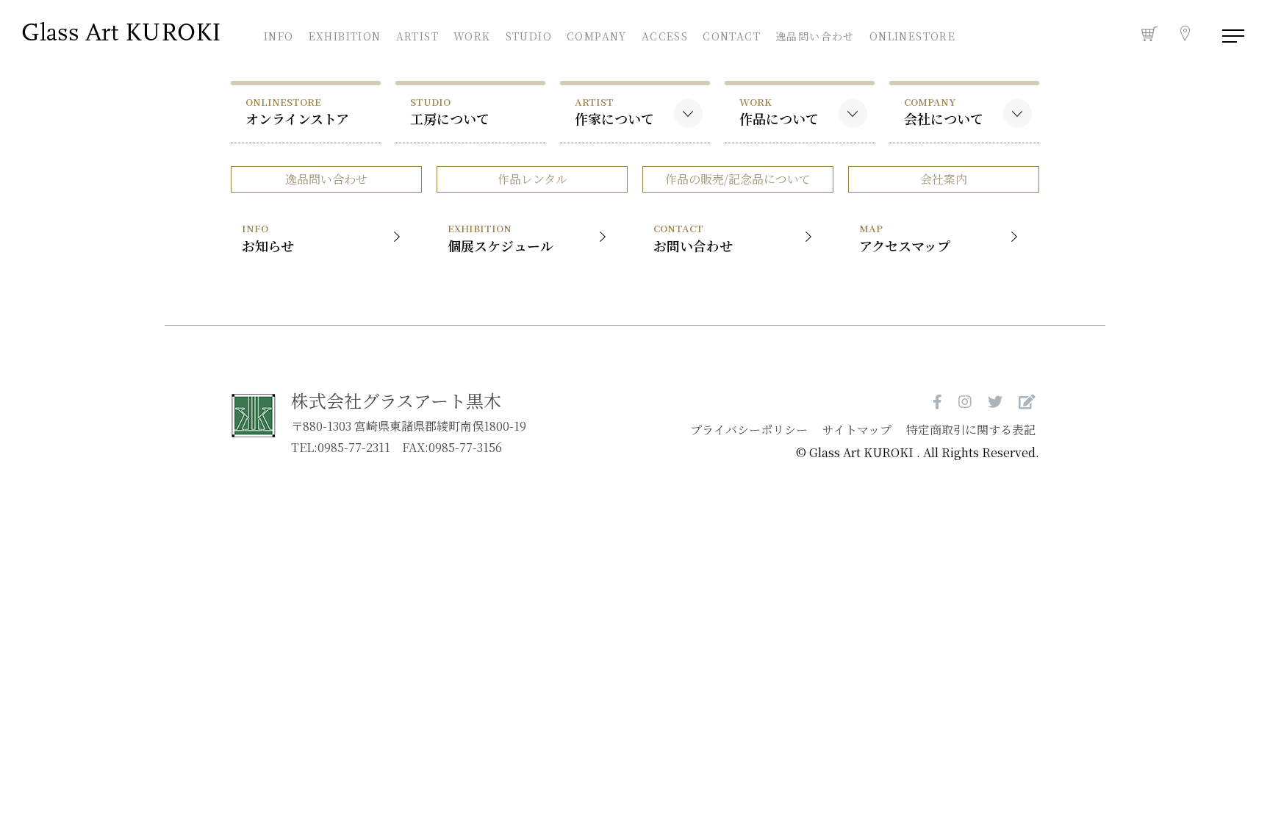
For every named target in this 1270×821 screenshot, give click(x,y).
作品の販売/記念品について (738, 179)
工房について (449, 111)
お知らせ (268, 237)
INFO (279, 34)
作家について (614, 111)
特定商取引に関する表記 (971, 429)
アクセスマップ (904, 237)
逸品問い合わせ (815, 36)
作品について (779, 111)
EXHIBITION (345, 34)
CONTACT (732, 34)
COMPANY (597, 34)
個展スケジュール (500, 237)
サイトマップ (856, 429)
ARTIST (417, 34)
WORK (472, 34)
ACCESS (665, 34)
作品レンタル (532, 179)
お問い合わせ (693, 237)
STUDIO (528, 34)
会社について (943, 111)
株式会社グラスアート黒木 (396, 400)
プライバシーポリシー (749, 429)
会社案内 (943, 179)
